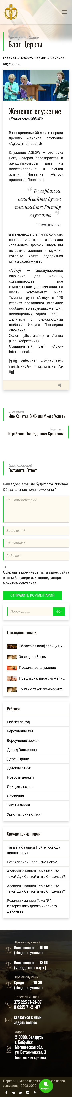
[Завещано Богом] (12, 656)
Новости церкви (32, 58)
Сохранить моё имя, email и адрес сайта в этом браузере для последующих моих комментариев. (36, 577)
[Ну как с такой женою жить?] (12, 689)
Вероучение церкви (23, 740)
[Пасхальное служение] (12, 667)
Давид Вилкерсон (22, 750)
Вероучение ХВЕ (20, 731)
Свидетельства (19, 786)
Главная (9, 58)
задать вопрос (25, 1022)
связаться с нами (27, 1017)
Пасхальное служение (37, 667)
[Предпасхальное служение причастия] (12, 678)
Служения (15, 796)
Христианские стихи (24, 814)
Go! (59, 611)
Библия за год (18, 722)
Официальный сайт (27, 346)
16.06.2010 (37, 118)
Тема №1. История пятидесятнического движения (32, 905)
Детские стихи (19, 768)
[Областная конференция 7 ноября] (12, 646)
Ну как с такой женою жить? (42, 689)
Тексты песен (18, 805)
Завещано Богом (33, 657)
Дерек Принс (18, 759)
